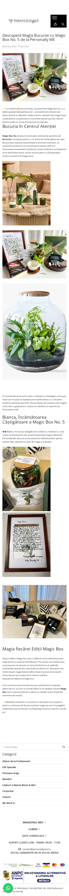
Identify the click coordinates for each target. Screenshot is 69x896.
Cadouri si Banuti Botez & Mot (19, 785)
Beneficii (25, 46)
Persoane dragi (10, 773)
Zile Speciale (9, 767)
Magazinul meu (33, 822)
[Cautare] (64, 747)
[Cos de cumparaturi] (55, 24)
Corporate (8, 791)
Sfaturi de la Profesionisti (16, 761)
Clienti (33, 829)
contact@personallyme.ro (36, 849)
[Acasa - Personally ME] (24, 21)
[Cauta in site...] (63, 24)
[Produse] (55, 18)
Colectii (6, 797)
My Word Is (8, 802)
